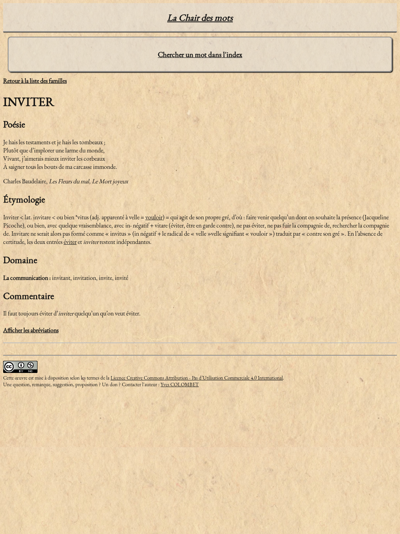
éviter (70, 242)
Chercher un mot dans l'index (200, 54)
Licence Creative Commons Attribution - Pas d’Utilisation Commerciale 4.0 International (197, 378)
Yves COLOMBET (180, 384)
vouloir (153, 217)
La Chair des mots (200, 17)
